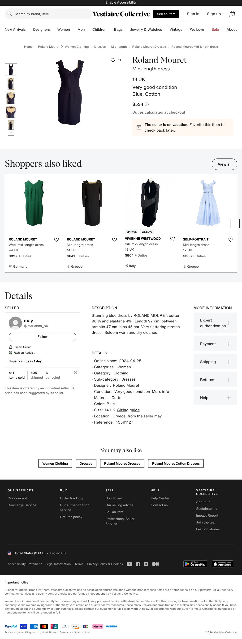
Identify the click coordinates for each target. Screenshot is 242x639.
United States (48, 632)
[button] (232, 14)
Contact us (159, 505)
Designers (41, 29)
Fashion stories (208, 529)
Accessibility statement (25, 564)
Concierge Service (22, 505)
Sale (215, 29)
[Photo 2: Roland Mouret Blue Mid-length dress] (11, 84)
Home (28, 46)
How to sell (113, 498)
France (9, 632)
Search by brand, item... (33, 13)
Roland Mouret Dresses (149, 46)
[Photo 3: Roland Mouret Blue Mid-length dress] (11, 98)
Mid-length (119, 46)
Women (63, 29)
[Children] (110, 29)
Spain (77, 632)
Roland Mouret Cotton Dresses (176, 463)
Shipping (208, 362)
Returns (207, 379)
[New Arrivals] (29, 29)
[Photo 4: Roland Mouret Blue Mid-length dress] (11, 112)
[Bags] (126, 29)
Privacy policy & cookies (105, 564)
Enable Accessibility (121, 2)
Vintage (175, 29)
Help (204, 397)
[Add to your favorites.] (56, 240)
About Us (234, 29)
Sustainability (206, 508)
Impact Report (207, 515)
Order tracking (71, 498)
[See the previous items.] (11, 63)
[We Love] (208, 29)
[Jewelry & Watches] (166, 29)
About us (203, 501)
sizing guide (128, 410)
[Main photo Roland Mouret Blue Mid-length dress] (11, 70)
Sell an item (166, 13)
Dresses (100, 46)
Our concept (17, 498)
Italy (87, 632)
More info (160, 391)
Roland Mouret (48, 46)
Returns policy (71, 517)
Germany (65, 632)
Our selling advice (119, 505)
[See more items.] (11, 132)
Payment (208, 344)
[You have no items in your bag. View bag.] (232, 14)
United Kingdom (26, 632)
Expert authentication (213, 323)
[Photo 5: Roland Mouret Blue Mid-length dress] (11, 126)
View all (224, 164)
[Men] (89, 29)
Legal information (58, 564)
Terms (78, 564)
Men (81, 29)
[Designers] (54, 29)
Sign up (214, 13)
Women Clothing (77, 46)
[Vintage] (186, 29)
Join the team (206, 522)
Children (99, 29)
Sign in (193, 13)
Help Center (160, 498)
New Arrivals (15, 29)
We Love (197, 29)
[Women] (74, 29)
